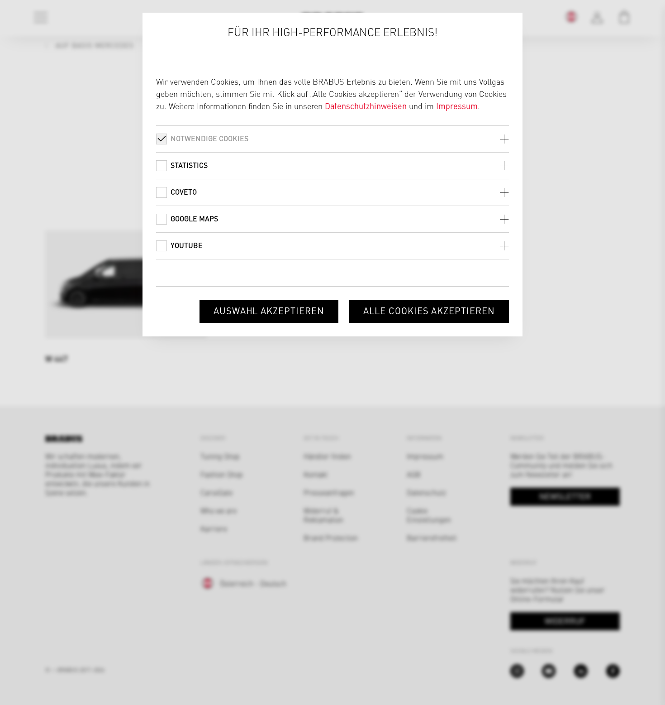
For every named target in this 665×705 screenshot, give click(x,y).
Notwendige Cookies (209, 138)
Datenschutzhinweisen (366, 105)
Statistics (189, 165)
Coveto (184, 192)
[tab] (332, 138)
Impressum (457, 105)
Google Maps (194, 218)
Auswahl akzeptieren (269, 310)
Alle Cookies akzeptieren (429, 310)
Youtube (187, 245)
